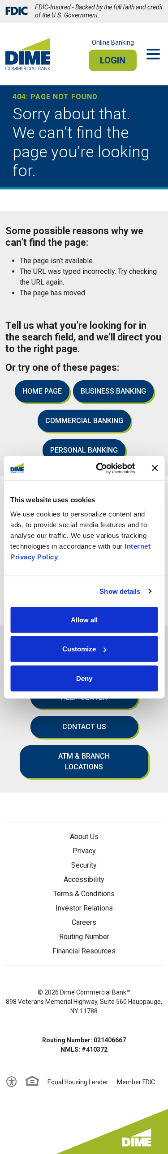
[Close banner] (154, 468)
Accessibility (84, 879)
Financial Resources (84, 951)
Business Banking (113, 391)
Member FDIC (136, 1082)
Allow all (84, 619)
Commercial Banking (84, 420)
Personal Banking (84, 450)
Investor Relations (84, 908)
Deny (84, 678)
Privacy (84, 851)
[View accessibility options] (11, 1082)
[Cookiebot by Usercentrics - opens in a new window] (100, 468)
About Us (84, 836)
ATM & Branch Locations (84, 761)
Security (84, 865)
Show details (119, 591)
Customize (79, 649)
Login (112, 60)
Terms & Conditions (84, 894)
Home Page (42, 391)
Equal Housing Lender (77, 1082)
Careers (84, 922)
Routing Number (84, 936)
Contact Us (84, 726)
